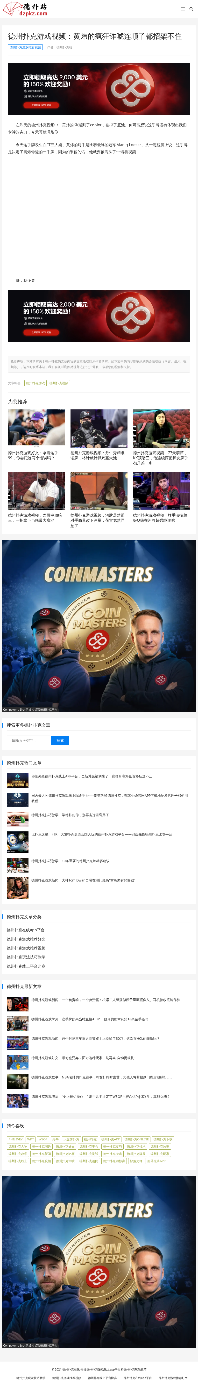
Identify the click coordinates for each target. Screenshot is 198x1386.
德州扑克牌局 (136, 1154)
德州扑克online (137, 1139)
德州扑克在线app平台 (26, 930)
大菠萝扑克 (71, 1139)
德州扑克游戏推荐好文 (26, 939)
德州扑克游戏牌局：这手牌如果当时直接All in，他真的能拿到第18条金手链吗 (89, 1019)
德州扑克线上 (17, 1161)
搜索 (60, 740)
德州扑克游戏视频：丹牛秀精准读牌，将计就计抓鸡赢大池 (98, 455)
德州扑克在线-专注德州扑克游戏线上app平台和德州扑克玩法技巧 (104, 1369)
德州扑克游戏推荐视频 (25, 47)
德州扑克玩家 (159, 1154)
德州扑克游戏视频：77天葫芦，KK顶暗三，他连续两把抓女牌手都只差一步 (160, 458)
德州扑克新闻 (41, 1154)
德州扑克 (90, 1139)
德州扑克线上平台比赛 (26, 966)
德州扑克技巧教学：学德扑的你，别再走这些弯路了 (70, 815)
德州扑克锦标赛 (114, 1161)
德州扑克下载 (163, 1139)
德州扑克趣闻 (88, 1161)
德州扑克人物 (17, 1146)
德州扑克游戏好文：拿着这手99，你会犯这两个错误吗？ (33, 455)
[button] (183, 10)
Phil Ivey (15, 1139)
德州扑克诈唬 (65, 1161)
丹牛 (55, 1139)
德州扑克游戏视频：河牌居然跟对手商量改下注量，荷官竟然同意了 (98, 520)
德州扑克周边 (41, 1146)
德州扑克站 (64, 47)
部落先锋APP (156, 1161)
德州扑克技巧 (112, 1146)
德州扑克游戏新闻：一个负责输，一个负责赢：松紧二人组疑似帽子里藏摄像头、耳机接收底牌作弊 (105, 999)
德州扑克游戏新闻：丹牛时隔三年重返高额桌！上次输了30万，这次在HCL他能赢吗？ (95, 1038)
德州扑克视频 (59, 383)
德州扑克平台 (88, 1146)
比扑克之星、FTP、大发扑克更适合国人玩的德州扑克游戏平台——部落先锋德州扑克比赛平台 (101, 834)
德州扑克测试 (88, 1154)
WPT (30, 1139)
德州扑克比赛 (65, 1154)
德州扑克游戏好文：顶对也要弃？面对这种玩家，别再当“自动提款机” (83, 1057)
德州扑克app (110, 1139)
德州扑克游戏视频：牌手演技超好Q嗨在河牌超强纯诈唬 (160, 517)
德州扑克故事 (159, 1146)
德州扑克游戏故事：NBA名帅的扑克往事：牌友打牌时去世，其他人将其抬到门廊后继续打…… (101, 1077)
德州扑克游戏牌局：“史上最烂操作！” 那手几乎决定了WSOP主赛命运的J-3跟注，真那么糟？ (100, 1096)
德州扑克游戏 (35, 383)
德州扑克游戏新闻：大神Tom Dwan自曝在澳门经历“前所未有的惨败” (83, 880)
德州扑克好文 (65, 1146)
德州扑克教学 (17, 1154)
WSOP (43, 1139)
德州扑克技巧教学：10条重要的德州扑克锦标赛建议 (70, 861)
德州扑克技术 (136, 1146)
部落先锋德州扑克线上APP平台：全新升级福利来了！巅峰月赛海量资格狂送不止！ (93, 776)
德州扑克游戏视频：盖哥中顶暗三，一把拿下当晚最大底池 (35, 517)
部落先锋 (136, 1161)
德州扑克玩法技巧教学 (26, 957)
